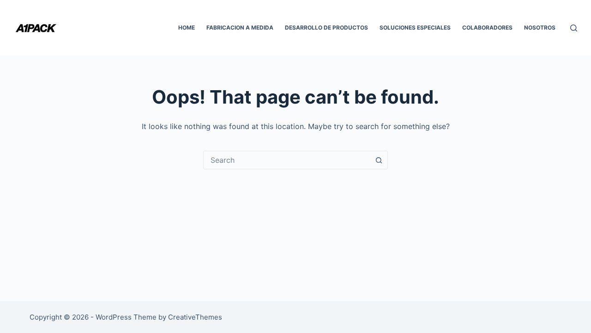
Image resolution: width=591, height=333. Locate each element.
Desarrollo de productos (326, 27)
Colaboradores (487, 27)
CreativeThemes (195, 317)
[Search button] (378, 160)
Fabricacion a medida (239, 27)
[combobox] (287, 160)
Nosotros (539, 27)
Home (186, 27)
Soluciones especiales (415, 27)
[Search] (573, 28)
